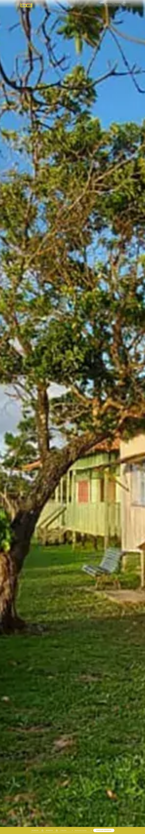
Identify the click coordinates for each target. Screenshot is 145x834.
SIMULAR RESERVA (103, 830)
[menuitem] (101, 4)
